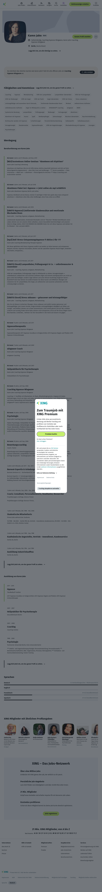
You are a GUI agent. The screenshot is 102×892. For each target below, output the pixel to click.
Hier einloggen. (41, 441)
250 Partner (54, 448)
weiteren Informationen (48, 467)
